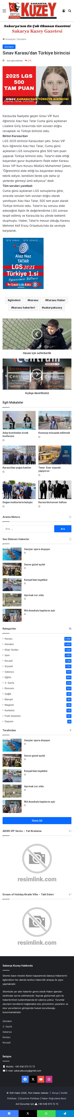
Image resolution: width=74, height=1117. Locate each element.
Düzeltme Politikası (29, 1098)
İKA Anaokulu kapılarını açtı (39, 610)
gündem (15, 300)
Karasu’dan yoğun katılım (17, 467)
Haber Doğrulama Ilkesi (53, 1098)
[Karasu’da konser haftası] (54, 489)
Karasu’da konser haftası (52, 502)
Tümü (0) (37, 820)
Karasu (8, 638)
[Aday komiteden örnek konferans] (19, 420)
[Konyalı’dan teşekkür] (12, 584)
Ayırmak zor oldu (34, 595)
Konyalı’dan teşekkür (36, 579)
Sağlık (8, 693)
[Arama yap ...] (69, 12)
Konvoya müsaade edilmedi (54, 432)
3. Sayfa (9, 682)
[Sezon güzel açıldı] (12, 569)
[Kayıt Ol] (63, 12)
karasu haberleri (24, 307)
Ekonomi (9, 688)
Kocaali (9, 660)
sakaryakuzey (53, 307)
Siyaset (9, 666)
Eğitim (8, 677)
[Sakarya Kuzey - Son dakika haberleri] (33, 10)
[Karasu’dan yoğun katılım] (19, 455)
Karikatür (10, 710)
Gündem (21, 39)
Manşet (9, 699)
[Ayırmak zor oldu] (12, 599)
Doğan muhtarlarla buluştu (18, 502)
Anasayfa (10, 39)
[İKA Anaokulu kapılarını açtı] (12, 615)
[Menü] (4, 12)
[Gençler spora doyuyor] (12, 553)
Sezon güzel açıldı (34, 564)
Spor (7, 655)
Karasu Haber (56, 300)
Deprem (9, 721)
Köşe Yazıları (11, 649)
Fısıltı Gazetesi (12, 716)
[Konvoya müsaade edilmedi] (54, 420)
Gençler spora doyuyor (37, 549)
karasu (33, 300)
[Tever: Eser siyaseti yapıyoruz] (54, 455)
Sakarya (9, 671)
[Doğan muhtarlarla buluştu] (19, 489)
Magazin (9, 704)
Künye (55, 1092)
